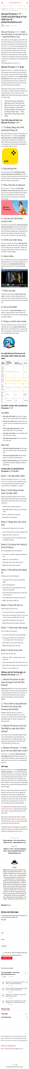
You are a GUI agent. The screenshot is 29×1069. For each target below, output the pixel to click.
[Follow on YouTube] (16, 1065)
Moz (21, 831)
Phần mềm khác (6, 1017)
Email (3, 939)
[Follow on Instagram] (14, 1065)
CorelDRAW (4, 821)
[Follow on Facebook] (12, 1065)
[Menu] (2, 3)
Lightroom (14, 821)
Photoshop (17, 819)
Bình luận (3, 919)
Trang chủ (3, 8)
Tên (2, 933)
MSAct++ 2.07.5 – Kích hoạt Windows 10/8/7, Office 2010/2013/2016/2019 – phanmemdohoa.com (14, 851)
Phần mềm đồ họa (8, 809)
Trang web (3, 946)
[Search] (27, 2)
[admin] (2, 25)
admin (7, 25)
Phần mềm (4, 1014)
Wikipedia (11, 829)
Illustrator (23, 819)
